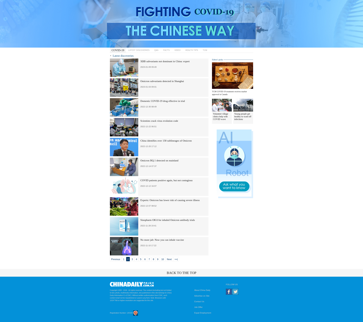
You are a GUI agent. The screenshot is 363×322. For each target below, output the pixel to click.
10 (162, 259)
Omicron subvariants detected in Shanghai (162, 81)
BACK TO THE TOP (181, 273)
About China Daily (202, 290)
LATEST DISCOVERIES (138, 50)
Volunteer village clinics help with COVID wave (220, 116)
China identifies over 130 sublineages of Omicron (166, 140)
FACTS (166, 50)
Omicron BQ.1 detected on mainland (159, 160)
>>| (176, 259)
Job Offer (198, 307)
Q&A (156, 50)
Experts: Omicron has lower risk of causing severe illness (170, 200)
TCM (205, 50)
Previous (115, 259)
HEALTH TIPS (191, 50)
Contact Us (199, 301)
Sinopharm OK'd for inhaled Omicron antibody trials (167, 220)
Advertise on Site (201, 296)
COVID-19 (118, 50)
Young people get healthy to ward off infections (242, 116)
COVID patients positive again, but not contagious (166, 180)
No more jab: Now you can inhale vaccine (162, 239)
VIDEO (177, 50)
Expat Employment (202, 313)
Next (169, 259)
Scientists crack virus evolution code (159, 120)
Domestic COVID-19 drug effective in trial (162, 101)
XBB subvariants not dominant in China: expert (165, 61)
